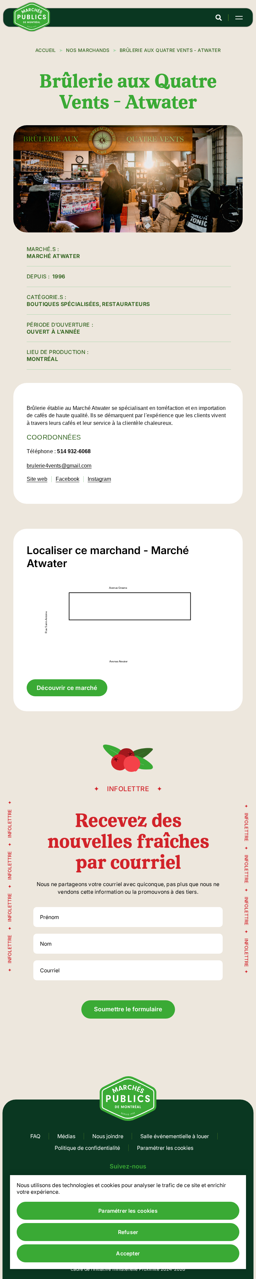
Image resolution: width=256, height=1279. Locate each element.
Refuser (128, 1232)
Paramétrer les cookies (165, 1147)
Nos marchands (87, 50)
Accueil (45, 50)
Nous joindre (107, 1136)
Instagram (99, 479)
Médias (66, 1136)
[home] (31, 29)
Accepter (128, 1253)
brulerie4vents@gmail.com (59, 466)
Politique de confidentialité (87, 1147)
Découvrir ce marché (67, 687)
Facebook (67, 479)
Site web (37, 479)
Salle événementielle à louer (174, 1136)
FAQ (35, 1136)
